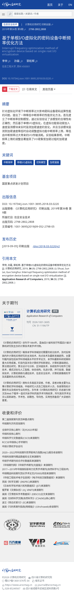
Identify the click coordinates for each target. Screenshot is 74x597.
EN (70, 4)
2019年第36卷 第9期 (12, 29)
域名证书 (39, 580)
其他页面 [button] (48, 89)
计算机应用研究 (18, 577)
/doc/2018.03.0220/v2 (46, 246)
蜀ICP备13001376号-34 (17, 580)
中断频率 (8, 162)
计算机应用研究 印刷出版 (38, 24)
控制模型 (41, 162)
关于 (60, 4)
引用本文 (31, 89)
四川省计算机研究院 (41, 577)
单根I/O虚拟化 (24, 162)
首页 (50, 4)
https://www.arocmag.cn (18, 585)
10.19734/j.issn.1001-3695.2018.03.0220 (29, 78)
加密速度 (54, 162)
